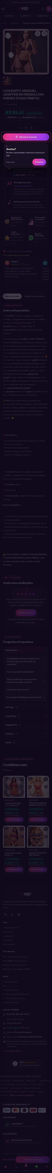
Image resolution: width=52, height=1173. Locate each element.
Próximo (39, 162)
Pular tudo (10, 162)
